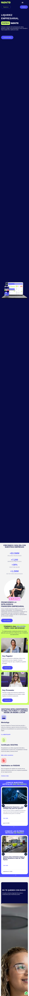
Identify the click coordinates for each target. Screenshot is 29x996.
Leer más (5, 818)
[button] (22, 2)
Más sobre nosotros (7, 755)
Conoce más (5, 776)
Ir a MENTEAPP (5, 734)
